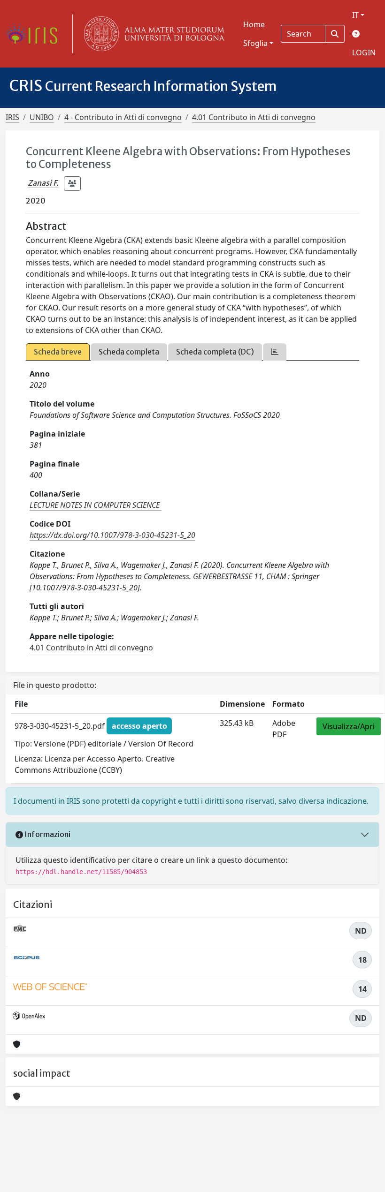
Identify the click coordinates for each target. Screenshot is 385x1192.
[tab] (274, 352)
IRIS (12, 117)
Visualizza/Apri (349, 726)
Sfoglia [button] (255, 43)
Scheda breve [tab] (58, 351)
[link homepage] (35, 33)
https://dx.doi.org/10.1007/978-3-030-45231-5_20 (112, 535)
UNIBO (42, 117)
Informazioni (46, 834)
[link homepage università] (152, 34)
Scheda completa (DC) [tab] (215, 351)
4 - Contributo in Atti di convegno (123, 117)
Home (254, 24)
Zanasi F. (43, 183)
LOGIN (364, 52)
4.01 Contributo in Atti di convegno (254, 117)
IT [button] (355, 15)
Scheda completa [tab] (129, 351)
